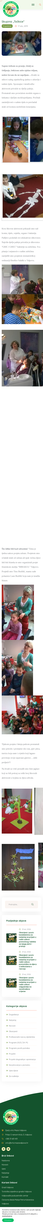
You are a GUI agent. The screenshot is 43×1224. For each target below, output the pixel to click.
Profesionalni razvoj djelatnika (22, 1037)
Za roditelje (14, 1076)
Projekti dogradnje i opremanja (22, 1059)
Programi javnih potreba (19, 1048)
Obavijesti (13, 1031)
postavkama (7, 1216)
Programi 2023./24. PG (18, 1042)
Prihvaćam (7, 1220)
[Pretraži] (32, 904)
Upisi (4, 1169)
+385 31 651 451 (11, 1139)
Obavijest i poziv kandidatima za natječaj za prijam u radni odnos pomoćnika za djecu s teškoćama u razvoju (28, 962)
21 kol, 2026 (26, 929)
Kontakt (5, 1177)
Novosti (12, 1026)
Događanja (7, 26)
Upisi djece (13, 1070)
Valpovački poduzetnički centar (15, 1195)
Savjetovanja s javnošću (19, 1065)
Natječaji (5, 1173)
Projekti (12, 1054)
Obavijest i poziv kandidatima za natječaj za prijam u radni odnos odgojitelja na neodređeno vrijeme (27, 984)
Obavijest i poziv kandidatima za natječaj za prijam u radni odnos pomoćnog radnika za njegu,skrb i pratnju (27, 939)
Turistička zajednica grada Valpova (17, 1191)
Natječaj (12, 1020)
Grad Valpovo (8, 1187)
